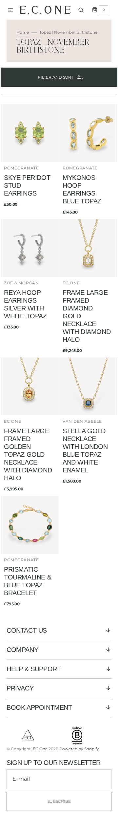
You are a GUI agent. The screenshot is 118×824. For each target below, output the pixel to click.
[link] (30, 161)
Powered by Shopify (79, 748)
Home (22, 32)
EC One (40, 748)
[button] (10, 10)
